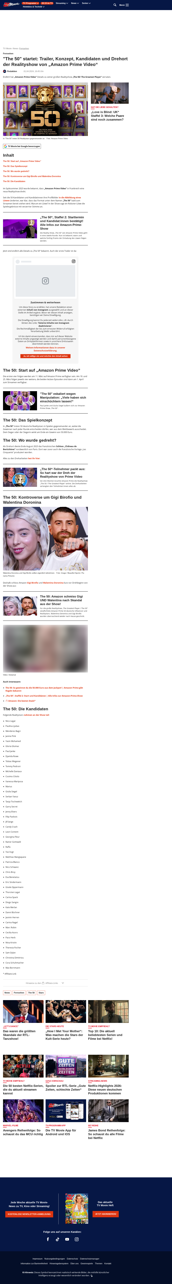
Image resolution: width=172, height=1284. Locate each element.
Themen (98, 1263)
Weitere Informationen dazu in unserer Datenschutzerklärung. (45, 349)
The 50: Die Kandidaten (14, 181)
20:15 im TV (47, 3)
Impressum (37, 1259)
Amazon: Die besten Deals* (22, 700)
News (73, 3)
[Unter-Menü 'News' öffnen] (78, 3)
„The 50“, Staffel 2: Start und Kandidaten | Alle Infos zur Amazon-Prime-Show (44, 695)
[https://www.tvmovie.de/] (11, 5)
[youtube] (67, 1239)
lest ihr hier (34, 458)
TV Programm (29, 3)
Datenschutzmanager (89, 1259)
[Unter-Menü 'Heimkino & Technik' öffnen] (44, 7)
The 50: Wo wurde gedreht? (16, 171)
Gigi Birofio (33, 582)
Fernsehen (24, 48)
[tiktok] (57, 1239)
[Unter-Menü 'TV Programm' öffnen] (38, 3)
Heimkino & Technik (32, 7)
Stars (41, 993)
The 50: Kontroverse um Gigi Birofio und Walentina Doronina (32, 176)
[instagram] (76, 1239)
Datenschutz (72, 1259)
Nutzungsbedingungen (54, 1259)
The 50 (31, 993)
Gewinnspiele (87, 1263)
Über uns (74, 1263)
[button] (45, 168)
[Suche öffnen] (115, 5)
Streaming (61, 3)
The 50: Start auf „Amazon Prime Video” (22, 161)
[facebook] (48, 1239)
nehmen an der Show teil (36, 715)
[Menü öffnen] (127, 5)
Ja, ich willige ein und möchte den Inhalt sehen (45, 356)
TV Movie (7, 48)
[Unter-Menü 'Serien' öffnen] (90, 3)
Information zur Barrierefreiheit (34, 1263)
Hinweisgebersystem (59, 1263)
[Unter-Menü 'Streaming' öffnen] (67, 3)
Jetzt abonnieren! (105, 1214)
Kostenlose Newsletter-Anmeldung (29, 1214)
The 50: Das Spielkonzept (15, 166)
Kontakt (107, 1263)
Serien (85, 3)
